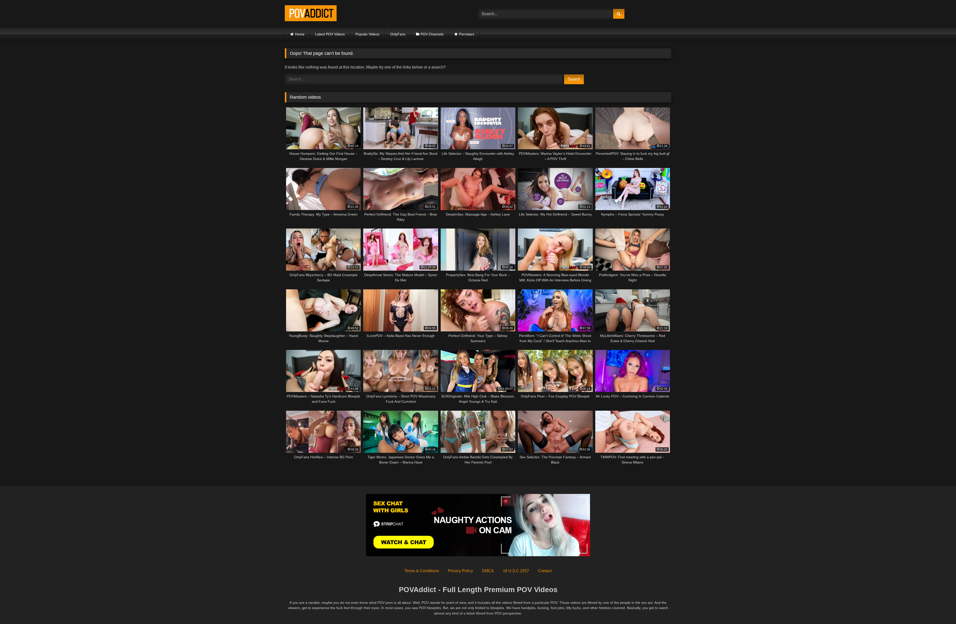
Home (299, 34)
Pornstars (466, 34)
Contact (545, 571)
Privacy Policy (460, 571)
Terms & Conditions (421, 571)
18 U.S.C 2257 (516, 571)
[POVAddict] (311, 14)
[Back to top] (940, 609)
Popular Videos (367, 34)
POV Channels (432, 34)
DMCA (488, 571)
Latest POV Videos (330, 34)
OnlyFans (397, 34)
